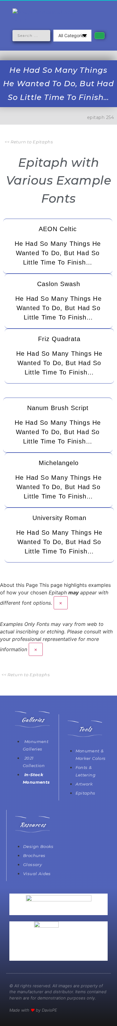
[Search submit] (100, 35)
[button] (58, 45)
